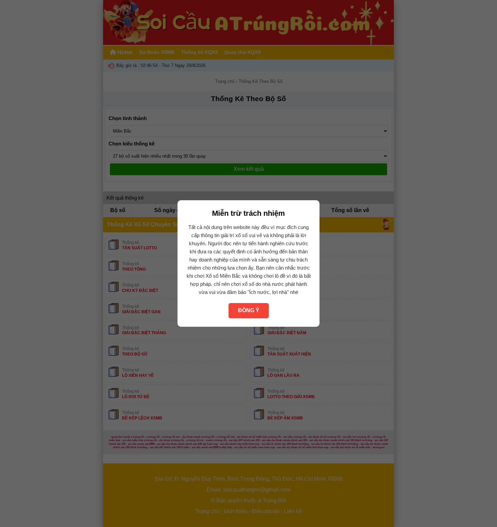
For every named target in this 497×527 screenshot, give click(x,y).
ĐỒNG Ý (248, 310)
